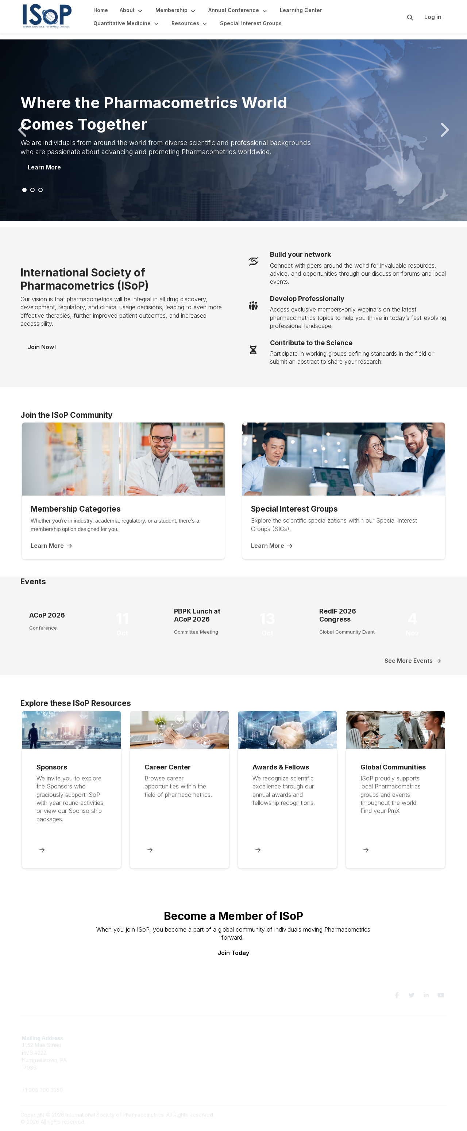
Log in (432, 16)
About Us (357, 1038)
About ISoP (251, 1052)
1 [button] (25, 190)
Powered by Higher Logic (416, 1115)
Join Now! (42, 347)
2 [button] (33, 190)
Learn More (44, 167)
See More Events (409, 660)
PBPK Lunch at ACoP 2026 (197, 615)
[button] (132, 10)
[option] (233, 130)
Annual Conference (261, 1045)
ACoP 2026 (47, 615)
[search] (401, 17)
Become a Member (261, 1038)
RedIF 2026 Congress (337, 615)
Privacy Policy (363, 1049)
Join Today (233, 952)
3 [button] (41, 190)
